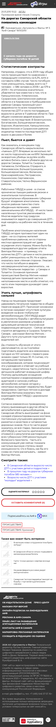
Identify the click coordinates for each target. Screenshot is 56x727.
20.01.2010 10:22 (8, 11)
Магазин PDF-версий (15, 606)
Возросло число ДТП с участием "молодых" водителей (25, 479)
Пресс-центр (41, 602)
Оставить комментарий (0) (28, 502)
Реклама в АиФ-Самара (16, 617)
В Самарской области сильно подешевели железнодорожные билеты (33, 553)
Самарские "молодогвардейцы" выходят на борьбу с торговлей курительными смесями (33, 581)
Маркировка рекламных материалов (25, 632)
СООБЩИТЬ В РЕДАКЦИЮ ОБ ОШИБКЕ (23, 636)
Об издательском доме (17, 602)
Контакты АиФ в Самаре (17, 628)
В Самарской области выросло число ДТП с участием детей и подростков (28, 467)
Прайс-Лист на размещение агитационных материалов (19, 622)
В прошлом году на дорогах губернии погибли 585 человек (28, 473)
